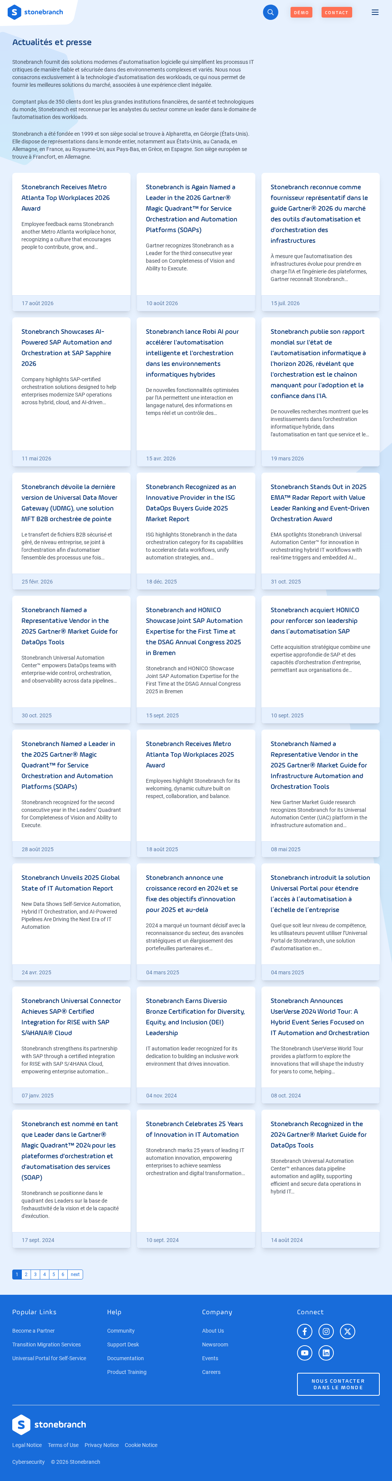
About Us (213, 1331)
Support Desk (123, 1344)
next (75, 1274)
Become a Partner (33, 1331)
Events (210, 1358)
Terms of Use (63, 1445)
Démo (301, 13)
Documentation (125, 1358)
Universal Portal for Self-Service (49, 1358)
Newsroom (215, 1344)
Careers (211, 1372)
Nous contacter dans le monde (338, 1384)
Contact (337, 13)
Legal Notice (27, 1445)
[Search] (270, 12)
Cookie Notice (141, 1445)
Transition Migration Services (46, 1344)
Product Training (127, 1372)
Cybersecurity (28, 1462)
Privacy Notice (102, 1445)
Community (121, 1331)
